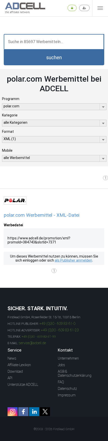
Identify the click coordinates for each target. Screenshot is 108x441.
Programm (10, 99)
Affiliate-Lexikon (19, 365)
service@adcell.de (32, 343)
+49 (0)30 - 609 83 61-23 (60, 330)
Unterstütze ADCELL (23, 385)
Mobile (7, 150)
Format (8, 132)
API (10, 378)
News (12, 358)
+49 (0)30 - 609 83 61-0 (57, 324)
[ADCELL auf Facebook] (23, 411)
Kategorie (10, 115)
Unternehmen (68, 358)
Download (15, 371)
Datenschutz (67, 389)
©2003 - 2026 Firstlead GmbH (54, 429)
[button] (54, 57)
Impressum (67, 395)
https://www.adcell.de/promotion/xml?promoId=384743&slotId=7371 (39, 240)
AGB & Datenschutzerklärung (74, 373)
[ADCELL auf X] (45, 411)
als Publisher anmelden (73, 260)
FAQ (61, 382)
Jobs (61, 365)
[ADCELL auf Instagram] (13, 411)
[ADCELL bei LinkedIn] (34, 411)
